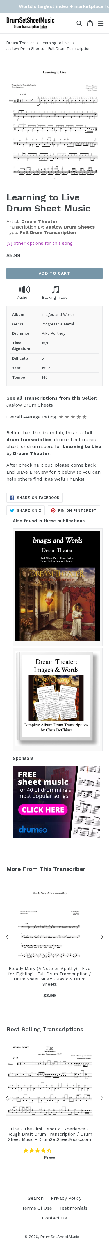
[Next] (102, 938)
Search (36, 1198)
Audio (22, 297)
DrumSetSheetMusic (59, 1237)
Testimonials (73, 1208)
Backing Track (54, 297)
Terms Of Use (37, 1208)
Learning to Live (56, 43)
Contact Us (54, 1218)
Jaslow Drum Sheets (29, 405)
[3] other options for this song (39, 243)
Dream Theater (20, 43)
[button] (38, 1150)
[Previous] (7, 938)
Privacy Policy (66, 1198)
